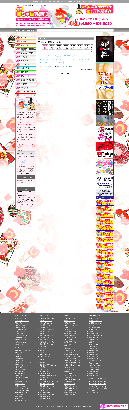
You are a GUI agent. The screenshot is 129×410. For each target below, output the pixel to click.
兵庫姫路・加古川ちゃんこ (72, 363)
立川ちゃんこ (19, 354)
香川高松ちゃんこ (94, 329)
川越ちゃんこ (19, 361)
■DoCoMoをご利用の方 (23, 161)
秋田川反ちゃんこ (20, 325)
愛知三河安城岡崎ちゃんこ (48, 365)
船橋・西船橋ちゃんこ (46, 354)
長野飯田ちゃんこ (69, 329)
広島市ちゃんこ (93, 344)
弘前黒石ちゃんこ (20, 327)
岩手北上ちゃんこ (20, 333)
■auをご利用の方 (21, 163)
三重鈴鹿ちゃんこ (45, 390)
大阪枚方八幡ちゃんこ (71, 382)
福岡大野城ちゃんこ (95, 350)
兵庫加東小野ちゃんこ (71, 388)
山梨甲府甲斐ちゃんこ (71, 331)
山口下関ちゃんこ (94, 348)
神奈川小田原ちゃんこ (22, 392)
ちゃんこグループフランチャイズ (99, 386)
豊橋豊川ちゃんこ (45, 379)
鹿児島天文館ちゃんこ (95, 321)
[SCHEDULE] (25, 41)
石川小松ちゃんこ (69, 319)
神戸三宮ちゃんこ (69, 369)
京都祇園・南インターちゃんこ (73, 350)
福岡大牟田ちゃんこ (95, 365)
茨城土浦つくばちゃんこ (22, 390)
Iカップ (87, 59)
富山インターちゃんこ (71, 325)
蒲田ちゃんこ (44, 350)
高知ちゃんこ (93, 352)
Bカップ (41, 59)
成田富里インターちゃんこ (23, 363)
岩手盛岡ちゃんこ (20, 338)
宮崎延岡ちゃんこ (94, 373)
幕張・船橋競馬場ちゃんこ (48, 335)
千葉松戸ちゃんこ (20, 394)
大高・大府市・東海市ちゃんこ (49, 382)
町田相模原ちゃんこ (21, 373)
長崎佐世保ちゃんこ (95, 323)
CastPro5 (90, 406)
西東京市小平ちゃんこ (46, 344)
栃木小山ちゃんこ (20, 371)
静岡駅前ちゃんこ (45, 377)
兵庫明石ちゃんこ (69, 371)
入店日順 (50, 66)
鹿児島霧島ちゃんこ (95, 327)
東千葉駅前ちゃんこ (21, 359)
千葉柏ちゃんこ (44, 338)
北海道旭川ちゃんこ (21, 331)
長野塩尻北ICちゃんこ (71, 338)
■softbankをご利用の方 (23, 164)
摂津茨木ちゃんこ (69, 384)
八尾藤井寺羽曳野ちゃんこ (72, 365)
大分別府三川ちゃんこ (95, 375)
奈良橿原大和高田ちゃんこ (72, 354)
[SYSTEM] (25, 49)
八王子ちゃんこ (44, 352)
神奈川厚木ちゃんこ (21, 375)
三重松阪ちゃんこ (45, 388)
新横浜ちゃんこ (44, 333)
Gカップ (73, 59)
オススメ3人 (81, 56)
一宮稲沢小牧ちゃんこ (46, 369)
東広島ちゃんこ (93, 357)
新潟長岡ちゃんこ (69, 327)
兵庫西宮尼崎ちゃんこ (71, 392)
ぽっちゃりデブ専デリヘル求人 (98, 388)
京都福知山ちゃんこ (70, 394)
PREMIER (67, 56)
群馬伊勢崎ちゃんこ (21, 396)
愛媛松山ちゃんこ (94, 319)
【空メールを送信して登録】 (25, 177)
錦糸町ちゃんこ (20, 384)
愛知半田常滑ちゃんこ (46, 392)
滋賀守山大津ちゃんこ (71, 386)
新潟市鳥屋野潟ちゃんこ (71, 335)
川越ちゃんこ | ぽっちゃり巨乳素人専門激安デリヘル (55, 406)
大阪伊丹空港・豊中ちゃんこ (73, 356)
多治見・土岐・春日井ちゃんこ (49, 375)
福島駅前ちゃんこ (20, 342)
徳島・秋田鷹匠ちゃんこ (96, 335)
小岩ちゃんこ (44, 346)
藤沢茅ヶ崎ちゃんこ (21, 398)
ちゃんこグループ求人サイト (97, 384)
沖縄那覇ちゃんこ (94, 340)
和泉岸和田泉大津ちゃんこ (72, 359)
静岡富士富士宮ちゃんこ (47, 398)
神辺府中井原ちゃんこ (95, 369)
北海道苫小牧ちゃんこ (22, 344)
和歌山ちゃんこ (69, 352)
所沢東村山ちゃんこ (46, 321)
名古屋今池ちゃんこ (46, 363)
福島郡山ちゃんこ (20, 340)
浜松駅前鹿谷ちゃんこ (46, 396)
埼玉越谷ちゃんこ (20, 401)
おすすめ (60, 56)
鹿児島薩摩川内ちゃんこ (96, 333)
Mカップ (60, 62)
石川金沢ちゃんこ (69, 323)
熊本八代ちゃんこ (94, 359)
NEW (54, 56)
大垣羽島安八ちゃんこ (46, 367)
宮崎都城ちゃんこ (94, 338)
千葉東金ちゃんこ (20, 386)
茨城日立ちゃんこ (45, 357)
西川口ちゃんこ (20, 352)
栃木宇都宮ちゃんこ (21, 367)
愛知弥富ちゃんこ (45, 371)
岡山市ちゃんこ (93, 363)
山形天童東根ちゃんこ (22, 321)
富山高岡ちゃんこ (69, 321)
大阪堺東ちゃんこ (69, 373)
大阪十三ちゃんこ (69, 377)
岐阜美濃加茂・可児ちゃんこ (48, 394)
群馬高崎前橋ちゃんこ (22, 365)
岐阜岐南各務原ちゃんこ (47, 384)
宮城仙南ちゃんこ (20, 319)
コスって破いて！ (94, 392)
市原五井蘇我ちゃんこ (46, 340)
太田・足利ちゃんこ (46, 323)
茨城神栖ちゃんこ (45, 327)
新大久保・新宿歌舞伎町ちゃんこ (25, 377)
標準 (45, 66)
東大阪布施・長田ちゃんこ (72, 361)
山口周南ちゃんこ (94, 342)
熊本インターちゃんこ (95, 325)
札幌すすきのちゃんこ (22, 335)
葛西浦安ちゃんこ (45, 331)
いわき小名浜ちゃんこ (22, 329)
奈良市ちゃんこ (69, 367)
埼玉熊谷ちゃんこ (20, 369)
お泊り (73, 56)
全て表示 (48, 56)
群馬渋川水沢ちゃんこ (22, 388)
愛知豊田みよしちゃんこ (47, 386)
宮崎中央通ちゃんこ (95, 361)
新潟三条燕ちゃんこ (70, 342)
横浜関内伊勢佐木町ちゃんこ (24, 350)
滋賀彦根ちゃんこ (69, 348)
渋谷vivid (92, 390)
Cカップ (48, 59)
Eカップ (61, 59)
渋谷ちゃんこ (44, 348)
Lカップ (54, 62)
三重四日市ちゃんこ (46, 373)
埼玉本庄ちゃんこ (20, 379)
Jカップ (41, 62)
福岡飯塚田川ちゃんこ (95, 346)
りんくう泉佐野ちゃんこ (71, 375)
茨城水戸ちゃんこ (20, 356)
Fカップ (67, 59)
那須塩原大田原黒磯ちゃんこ (48, 329)
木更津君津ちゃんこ (21, 382)
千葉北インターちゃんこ (47, 342)
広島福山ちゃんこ (94, 331)
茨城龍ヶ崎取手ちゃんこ (47, 319)
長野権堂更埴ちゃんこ (71, 333)
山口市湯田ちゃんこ (95, 371)
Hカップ (80, 59)
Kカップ (47, 62)
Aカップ (88, 56)
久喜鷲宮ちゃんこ (45, 325)
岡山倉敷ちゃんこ (94, 354)
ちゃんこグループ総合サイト (97, 382)
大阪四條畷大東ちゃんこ (71, 390)
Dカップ (54, 59)
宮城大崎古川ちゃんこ (22, 323)
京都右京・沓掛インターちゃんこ (74, 379)
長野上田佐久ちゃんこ (71, 340)
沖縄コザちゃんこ (94, 367)
